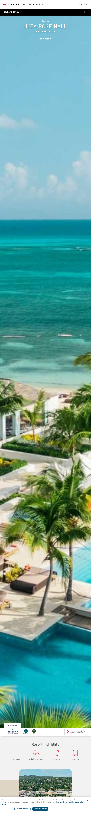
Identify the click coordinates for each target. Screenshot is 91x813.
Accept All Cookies (40, 809)
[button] (84, 12)
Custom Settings (22, 809)
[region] (45, 805)
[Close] (87, 800)
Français (83, 4)
